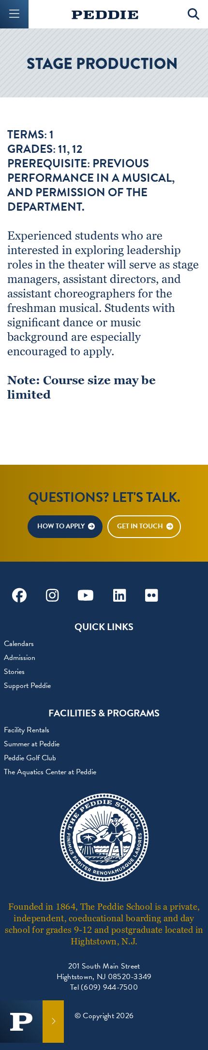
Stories (14, 671)
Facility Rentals (26, 730)
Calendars (19, 643)
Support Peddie (27, 685)
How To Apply (61, 526)
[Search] (193, 14)
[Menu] (14, 14)
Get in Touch (140, 526)
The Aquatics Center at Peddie (50, 772)
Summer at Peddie (31, 744)
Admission (19, 657)
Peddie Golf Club (30, 758)
